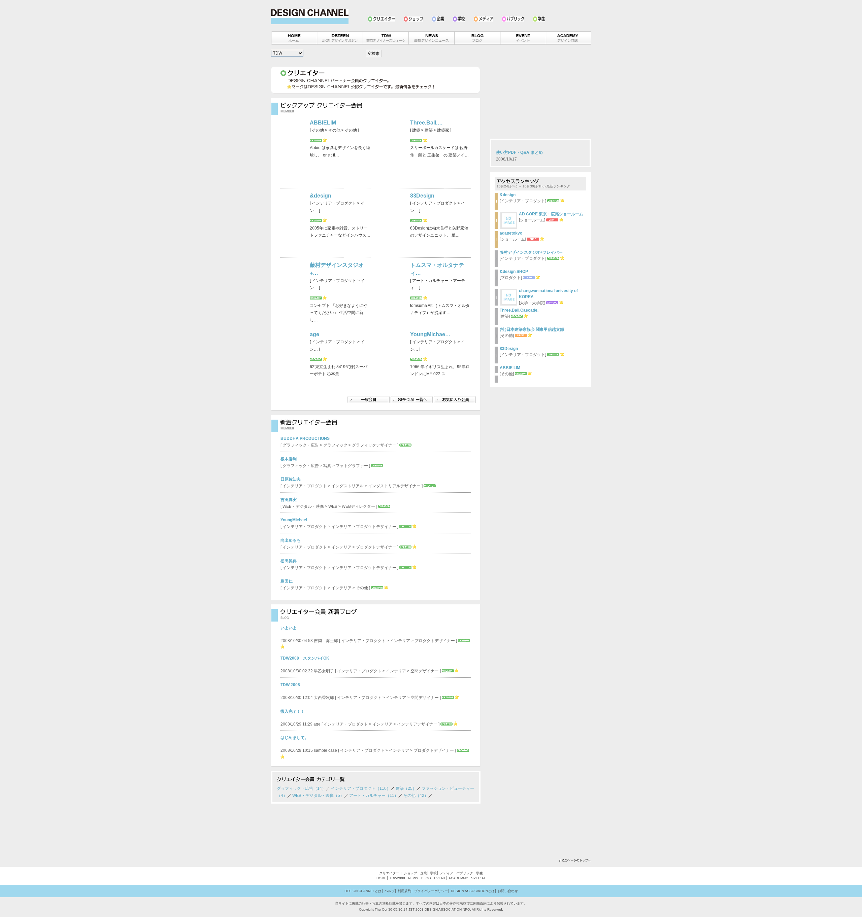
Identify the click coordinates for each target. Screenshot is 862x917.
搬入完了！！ (292, 711)
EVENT (439, 878)
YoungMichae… (430, 334)
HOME (381, 878)
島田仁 (286, 581)
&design (320, 196)
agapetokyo (511, 233)
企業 (423, 873)
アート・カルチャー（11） (373, 795)
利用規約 (404, 891)
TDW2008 (397, 878)
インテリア (341, 526)
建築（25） (406, 788)
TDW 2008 (290, 684)
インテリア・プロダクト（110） (361, 788)
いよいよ (288, 628)
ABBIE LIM (510, 367)
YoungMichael (293, 520)
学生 (479, 873)
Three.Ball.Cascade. (519, 310)
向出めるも (290, 540)
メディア (446, 873)
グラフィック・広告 (301, 445)
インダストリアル (347, 486)
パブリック (464, 873)
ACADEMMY (458, 878)
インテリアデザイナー (417, 724)
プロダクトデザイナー (376, 526)
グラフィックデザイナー (374, 445)
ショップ (410, 873)
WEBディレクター (358, 506)
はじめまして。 (294, 737)
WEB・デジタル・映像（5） (318, 795)
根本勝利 (288, 459)
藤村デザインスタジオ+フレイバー (531, 252)
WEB (332, 506)
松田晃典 (288, 561)
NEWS (413, 878)
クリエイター (389, 873)
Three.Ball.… (426, 123)
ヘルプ (390, 891)
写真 (327, 465)
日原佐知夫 (290, 479)
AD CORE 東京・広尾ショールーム (551, 214)
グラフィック (335, 445)
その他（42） (415, 795)
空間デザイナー (424, 671)
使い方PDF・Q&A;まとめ (519, 152)
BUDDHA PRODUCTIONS (305, 438)
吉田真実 (288, 499)
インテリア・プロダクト (305, 486)
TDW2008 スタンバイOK (304, 658)
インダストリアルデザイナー (394, 486)
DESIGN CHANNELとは (363, 891)
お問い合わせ (508, 891)
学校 (433, 873)
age (314, 334)
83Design (422, 196)
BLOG (426, 878)
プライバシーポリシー (431, 891)
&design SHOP (514, 271)
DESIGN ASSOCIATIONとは (473, 891)
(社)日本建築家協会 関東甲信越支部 (532, 329)
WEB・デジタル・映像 (303, 506)
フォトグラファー (352, 465)
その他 (362, 588)
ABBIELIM (323, 123)
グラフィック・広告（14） (301, 788)
